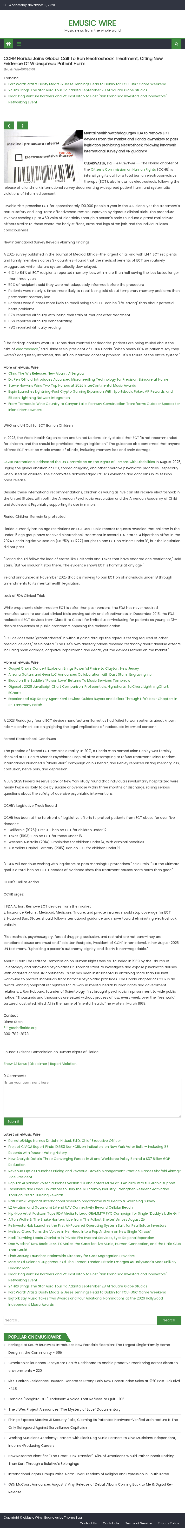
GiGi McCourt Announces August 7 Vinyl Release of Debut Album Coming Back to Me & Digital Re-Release (90, 1488)
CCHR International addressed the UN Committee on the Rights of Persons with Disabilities (79, 461)
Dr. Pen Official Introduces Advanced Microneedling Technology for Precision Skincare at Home (88, 379)
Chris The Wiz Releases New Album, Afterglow (46, 373)
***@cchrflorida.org (20, 1027)
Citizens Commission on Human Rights (123, 169)
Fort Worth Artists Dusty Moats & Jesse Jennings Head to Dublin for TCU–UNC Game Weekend (87, 84)
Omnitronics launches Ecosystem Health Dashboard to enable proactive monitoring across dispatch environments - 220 (93, 1366)
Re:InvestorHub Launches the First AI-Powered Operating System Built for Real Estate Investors (87, 1225)
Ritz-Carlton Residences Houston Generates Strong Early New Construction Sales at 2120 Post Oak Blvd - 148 (94, 1385)
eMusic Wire (92, 23)
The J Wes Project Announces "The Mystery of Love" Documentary (64, 1409)
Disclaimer (38, 1063)
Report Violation (63, 1063)
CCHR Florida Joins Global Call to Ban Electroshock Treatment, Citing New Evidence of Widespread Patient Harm (83, 61)
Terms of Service (139, 1523)
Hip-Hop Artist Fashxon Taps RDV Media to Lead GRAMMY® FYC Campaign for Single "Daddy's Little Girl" (94, 1213)
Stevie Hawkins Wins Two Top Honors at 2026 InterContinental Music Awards (72, 385)
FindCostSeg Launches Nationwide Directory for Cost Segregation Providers (71, 1255)
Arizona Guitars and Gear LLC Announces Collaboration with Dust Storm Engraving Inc (80, 674)
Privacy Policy (168, 1523)
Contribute (111, 1523)
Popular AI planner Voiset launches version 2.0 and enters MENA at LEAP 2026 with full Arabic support (92, 1183)
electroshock (27, 349)
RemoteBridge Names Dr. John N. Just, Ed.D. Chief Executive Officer (64, 1140)
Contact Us (88, 1523)
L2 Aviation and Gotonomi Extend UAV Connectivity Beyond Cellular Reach (70, 1207)
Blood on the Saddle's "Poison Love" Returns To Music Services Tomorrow (69, 680)
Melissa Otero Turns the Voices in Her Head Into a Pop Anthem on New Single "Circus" (79, 1231)
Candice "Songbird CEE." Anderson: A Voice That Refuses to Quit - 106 (66, 1399)
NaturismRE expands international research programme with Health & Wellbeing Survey (81, 1201)
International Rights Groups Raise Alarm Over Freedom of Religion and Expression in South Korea (88, 1474)
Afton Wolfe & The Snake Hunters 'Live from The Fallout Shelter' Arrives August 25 (76, 1219)
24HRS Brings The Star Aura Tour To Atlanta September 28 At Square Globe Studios (77, 90)
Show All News (15, 1063)
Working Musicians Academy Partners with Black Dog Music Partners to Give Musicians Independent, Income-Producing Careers (92, 1441)
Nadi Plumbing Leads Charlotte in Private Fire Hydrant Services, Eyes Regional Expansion (81, 1237)
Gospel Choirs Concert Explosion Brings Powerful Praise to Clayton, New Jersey (73, 668)
